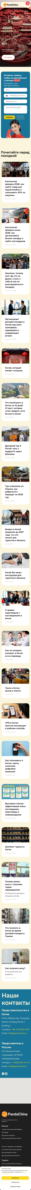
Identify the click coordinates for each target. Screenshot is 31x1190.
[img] (10, 4)
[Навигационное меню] (28, 3)
